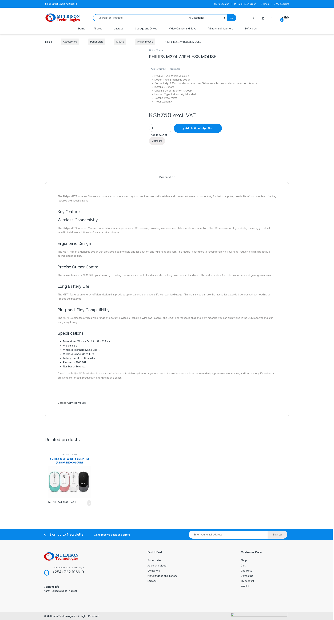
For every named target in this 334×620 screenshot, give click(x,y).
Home (81, 28)
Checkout (246, 570)
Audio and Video (157, 565)
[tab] (167, 179)
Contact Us (247, 575)
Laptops (119, 28)
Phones (98, 28)
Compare (175, 68)
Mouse (120, 41)
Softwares (251, 28)
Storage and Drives (146, 28)
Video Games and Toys (182, 28)
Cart (243, 565)
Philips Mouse (145, 41)
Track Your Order (246, 3)
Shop (266, 3)
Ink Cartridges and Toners (162, 575)
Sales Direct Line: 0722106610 (61, 3)
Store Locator (221, 3)
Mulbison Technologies (61, 616)
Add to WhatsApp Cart (199, 128)
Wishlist (245, 586)
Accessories (70, 41)
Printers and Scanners (220, 28)
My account (282, 3)
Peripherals (96, 41)
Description (167, 177)
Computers (154, 570)
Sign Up (277, 534)
